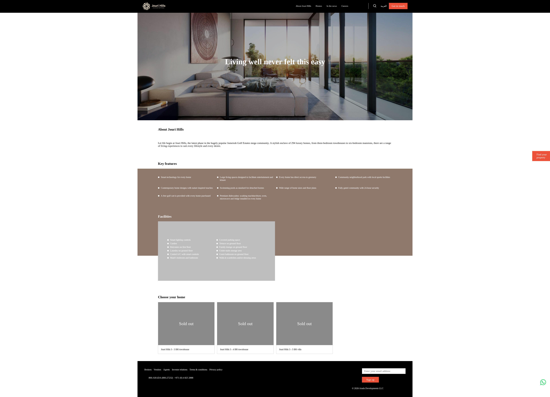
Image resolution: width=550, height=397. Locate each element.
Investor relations (179, 369)
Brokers (148, 369)
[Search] (374, 6)
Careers (344, 6)
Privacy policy (215, 369)
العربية (384, 6)
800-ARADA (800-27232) (161, 378)
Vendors (157, 369)
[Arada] (154, 6)
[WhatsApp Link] (543, 382)
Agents (166, 369)
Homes (319, 6)
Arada (358, 6)
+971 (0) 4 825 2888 (183, 378)
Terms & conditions (198, 369)
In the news (332, 6)
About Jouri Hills (303, 6)
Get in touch (398, 6)
